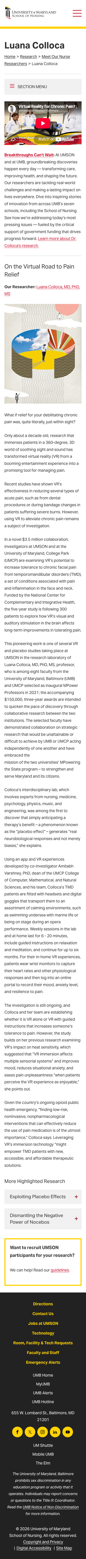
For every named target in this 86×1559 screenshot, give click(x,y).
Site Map (64, 1548)
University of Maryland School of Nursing (32, 7)
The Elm (43, 1463)
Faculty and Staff (43, 1352)
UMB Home (43, 1375)
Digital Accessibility (34, 1548)
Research (28, 56)
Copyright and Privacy (43, 1541)
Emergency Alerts (43, 1362)
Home (9, 56)
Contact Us (43, 1313)
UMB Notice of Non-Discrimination (51, 1507)
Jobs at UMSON (43, 1323)
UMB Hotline (43, 1401)
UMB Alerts (43, 1392)
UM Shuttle (43, 1445)
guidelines (60, 1270)
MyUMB (43, 1384)
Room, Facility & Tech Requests (43, 1342)
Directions (43, 1303)
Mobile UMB (43, 1454)
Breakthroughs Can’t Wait (28, 154)
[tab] (43, 1197)
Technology (43, 1333)
